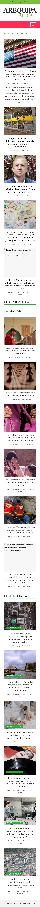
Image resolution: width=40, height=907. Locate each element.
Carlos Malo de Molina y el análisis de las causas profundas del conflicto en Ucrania (20, 189)
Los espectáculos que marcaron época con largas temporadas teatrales (20, 482)
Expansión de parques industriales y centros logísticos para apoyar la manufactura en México (20, 284)
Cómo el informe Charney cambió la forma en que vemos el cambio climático (20, 735)
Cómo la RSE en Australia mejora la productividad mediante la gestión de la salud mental (20, 686)
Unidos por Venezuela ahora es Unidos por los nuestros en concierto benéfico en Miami (20, 530)
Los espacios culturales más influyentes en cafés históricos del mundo (20, 351)
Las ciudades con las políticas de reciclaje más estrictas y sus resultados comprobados (20, 638)
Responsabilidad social (14, 627)
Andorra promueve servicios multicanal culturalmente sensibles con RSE (20, 883)
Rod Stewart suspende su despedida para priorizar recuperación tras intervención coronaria (20, 578)
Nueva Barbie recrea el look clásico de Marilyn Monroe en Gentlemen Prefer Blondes (20, 438)
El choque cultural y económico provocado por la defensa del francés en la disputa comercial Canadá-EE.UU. (20, 75)
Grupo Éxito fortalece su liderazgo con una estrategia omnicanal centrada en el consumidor (20, 142)
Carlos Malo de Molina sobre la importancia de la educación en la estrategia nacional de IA (20, 832)
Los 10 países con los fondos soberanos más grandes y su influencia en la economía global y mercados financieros (20, 236)
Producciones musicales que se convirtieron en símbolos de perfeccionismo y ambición (20, 782)
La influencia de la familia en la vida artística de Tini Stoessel (20, 394)
